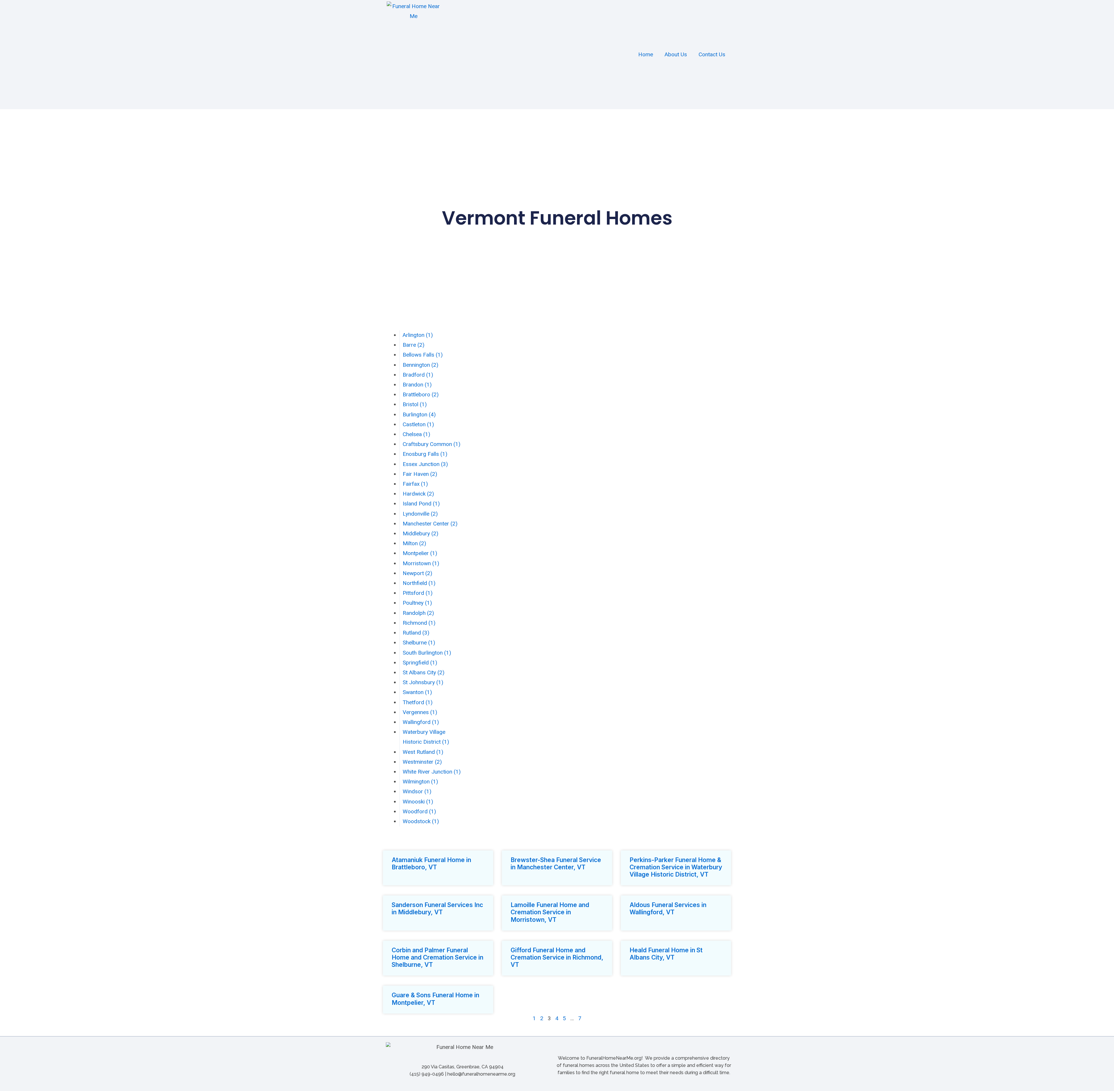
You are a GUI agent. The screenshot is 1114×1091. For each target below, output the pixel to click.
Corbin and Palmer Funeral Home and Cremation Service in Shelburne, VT (437, 957)
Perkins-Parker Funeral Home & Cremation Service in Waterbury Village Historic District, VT (676, 867)
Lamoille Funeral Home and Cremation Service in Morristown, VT (550, 912)
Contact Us (712, 54)
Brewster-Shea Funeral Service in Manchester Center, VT (556, 863)
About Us (676, 54)
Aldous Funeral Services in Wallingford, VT (668, 908)
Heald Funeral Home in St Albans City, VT (666, 954)
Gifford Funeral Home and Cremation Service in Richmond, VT (557, 957)
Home (645, 54)
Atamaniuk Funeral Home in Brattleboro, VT (431, 863)
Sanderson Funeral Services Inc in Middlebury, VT (437, 908)
